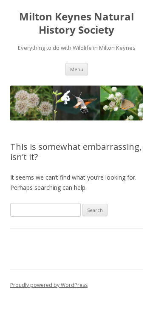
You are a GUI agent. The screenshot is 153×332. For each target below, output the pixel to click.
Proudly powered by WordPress (49, 285)
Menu (76, 69)
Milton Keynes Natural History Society (76, 23)
